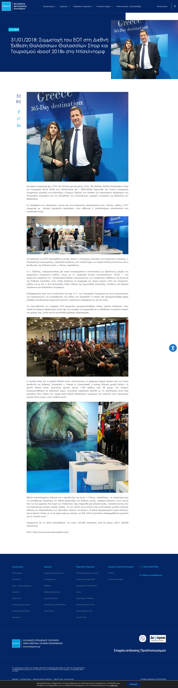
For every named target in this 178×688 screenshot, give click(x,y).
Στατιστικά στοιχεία (115, 579)
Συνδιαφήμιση (50, 579)
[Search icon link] (175, 6)
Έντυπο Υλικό (81, 617)
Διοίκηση (15, 592)
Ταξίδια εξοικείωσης (52, 592)
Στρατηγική (16, 598)
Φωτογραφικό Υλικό (84, 611)
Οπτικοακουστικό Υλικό (85, 604)
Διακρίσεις (16, 617)
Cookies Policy (25, 679)
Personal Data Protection (42, 679)
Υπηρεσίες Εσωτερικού (21, 604)
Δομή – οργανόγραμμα (21, 585)
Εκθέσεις (47, 585)
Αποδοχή (133, 684)
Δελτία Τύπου (49, 611)
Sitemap (15, 679)
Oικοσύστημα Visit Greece (55, 604)
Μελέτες (111, 573)
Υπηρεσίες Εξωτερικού (21, 611)
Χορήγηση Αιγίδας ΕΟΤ (85, 579)
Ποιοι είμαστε (17, 573)
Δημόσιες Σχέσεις (51, 598)
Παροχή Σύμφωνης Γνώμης (87, 573)
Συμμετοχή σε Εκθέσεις (85, 598)
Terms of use (58, 679)
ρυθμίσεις (114, 685)
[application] (55, 6)
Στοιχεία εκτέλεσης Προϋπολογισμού (140, 650)
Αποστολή (16, 579)
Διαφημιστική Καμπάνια (54, 573)
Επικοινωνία (69, 679)
